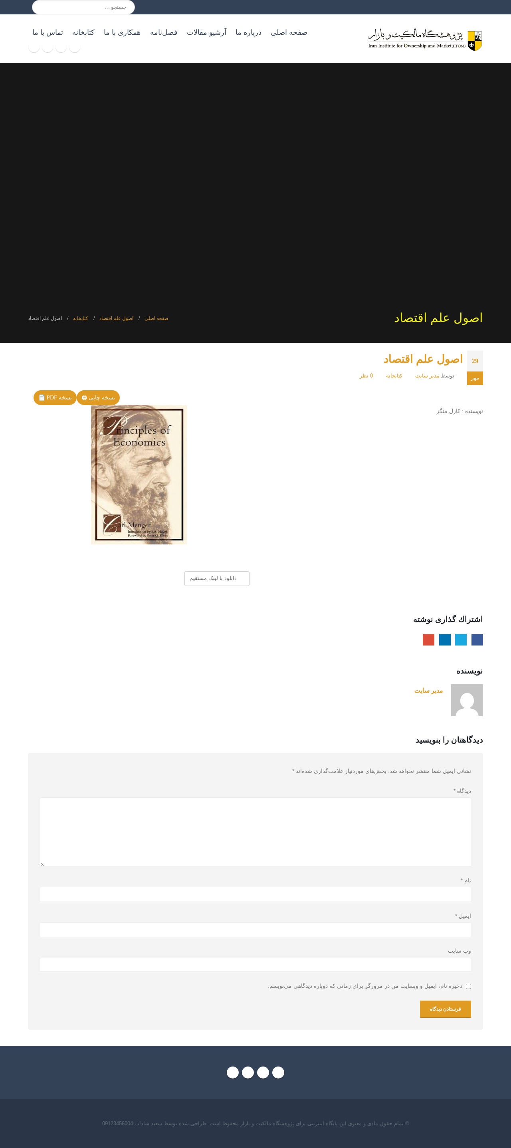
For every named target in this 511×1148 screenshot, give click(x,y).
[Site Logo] (424, 38)
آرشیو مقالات (206, 32)
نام (466, 880)
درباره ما (248, 32)
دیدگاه (462, 791)
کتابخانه (83, 32)
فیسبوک (477, 640)
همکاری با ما (122, 32)
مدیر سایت (427, 376)
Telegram (233, 1072)
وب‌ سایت (459, 951)
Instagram (248, 1072)
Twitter (263, 1072)
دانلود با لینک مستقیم (214, 578)
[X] (61, 46)
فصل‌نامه (164, 32)
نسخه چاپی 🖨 (98, 398)
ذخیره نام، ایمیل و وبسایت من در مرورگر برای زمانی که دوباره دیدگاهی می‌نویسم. (365, 986)
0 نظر (366, 376)
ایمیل (428, 640)
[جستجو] (43, 7)
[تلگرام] (34, 46)
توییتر (461, 640)
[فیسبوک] (74, 46)
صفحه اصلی (289, 32)
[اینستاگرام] (47, 46)
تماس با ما (47, 32)
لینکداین (445, 640)
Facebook (278, 1072)
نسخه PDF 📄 (55, 398)
